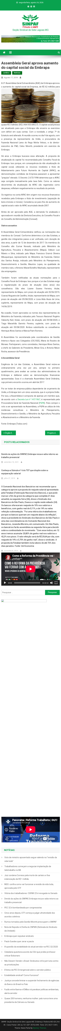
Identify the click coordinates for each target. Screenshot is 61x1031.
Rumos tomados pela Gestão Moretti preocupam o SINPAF (30, 922)
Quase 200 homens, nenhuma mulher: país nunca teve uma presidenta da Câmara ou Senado (31, 1000)
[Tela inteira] (56, 582)
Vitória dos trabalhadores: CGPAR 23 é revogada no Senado (30, 893)
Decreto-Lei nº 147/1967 (29, 399)
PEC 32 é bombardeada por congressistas (23, 907)
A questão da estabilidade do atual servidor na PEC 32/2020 (31, 947)
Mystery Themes (39, 1028)
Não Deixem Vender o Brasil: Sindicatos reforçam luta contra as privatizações (31, 963)
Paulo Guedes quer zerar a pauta (19, 941)
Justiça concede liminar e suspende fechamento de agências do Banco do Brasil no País (31, 982)
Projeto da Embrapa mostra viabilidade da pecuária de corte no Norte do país (53, 433)
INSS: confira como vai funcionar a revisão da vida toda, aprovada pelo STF (29, 886)
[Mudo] (51, 582)
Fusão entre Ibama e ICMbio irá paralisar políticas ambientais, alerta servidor (31, 991)
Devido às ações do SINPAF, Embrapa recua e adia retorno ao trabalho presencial (29, 455)
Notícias (17, 73)
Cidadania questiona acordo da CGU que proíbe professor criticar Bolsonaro (29, 954)
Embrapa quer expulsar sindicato (19, 936)
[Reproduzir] (5, 582)
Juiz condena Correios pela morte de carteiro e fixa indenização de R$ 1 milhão (27, 877)
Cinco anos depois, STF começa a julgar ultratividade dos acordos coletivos (29, 915)
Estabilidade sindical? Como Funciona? (21, 975)
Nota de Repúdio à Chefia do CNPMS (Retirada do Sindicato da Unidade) (30, 929)
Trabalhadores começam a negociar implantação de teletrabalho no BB (27, 868)
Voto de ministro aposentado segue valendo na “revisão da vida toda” (30, 859)
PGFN (41, 403)
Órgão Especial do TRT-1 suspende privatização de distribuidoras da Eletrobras (10, 433)
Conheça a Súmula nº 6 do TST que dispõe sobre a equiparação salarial (24, 472)
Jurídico (6, 73)
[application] (30, 569)
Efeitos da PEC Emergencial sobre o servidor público (27, 970)
